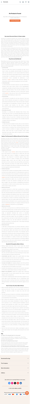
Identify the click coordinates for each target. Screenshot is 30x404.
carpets (3, 177)
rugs (17, 142)
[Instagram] (12, 383)
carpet (9, 79)
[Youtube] (18, 383)
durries (6, 93)
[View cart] (28, 2)
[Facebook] (9, 383)
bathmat (8, 204)
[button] (1, 2)
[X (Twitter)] (15, 383)
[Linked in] (21, 383)
